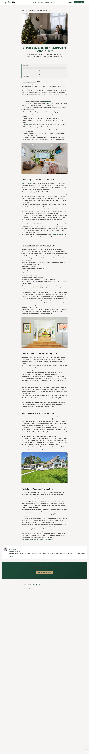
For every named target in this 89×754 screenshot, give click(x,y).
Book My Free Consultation (44, 572)
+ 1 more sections (27, 76)
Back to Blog (28, 588)
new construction (37, 286)
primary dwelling (49, 187)
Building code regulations (29, 124)
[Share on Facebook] (36, 584)
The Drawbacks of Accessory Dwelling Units (34, 72)
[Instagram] (10, 556)
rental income (47, 101)
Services (34, 2)
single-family (34, 84)
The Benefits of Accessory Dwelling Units (33, 70)
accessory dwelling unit (29, 82)
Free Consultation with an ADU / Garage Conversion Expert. (37, 539)
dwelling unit (37, 256)
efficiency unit (40, 290)
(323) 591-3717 (70, 2)
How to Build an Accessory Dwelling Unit (33, 74)
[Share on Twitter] (33, 584)
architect (56, 404)
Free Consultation (79, 2)
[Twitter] (12, 556)
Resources (53, 2)
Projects (47, 2)
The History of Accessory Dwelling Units (33, 67)
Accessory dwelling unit (27, 183)
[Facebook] (9, 556)
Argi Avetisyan (12, 549)
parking (65, 215)
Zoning (24, 118)
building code (38, 189)
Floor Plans (40, 2)
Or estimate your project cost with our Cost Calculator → (44, 575)
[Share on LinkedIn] (39, 584)
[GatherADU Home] (11, 2)
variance (28, 512)
